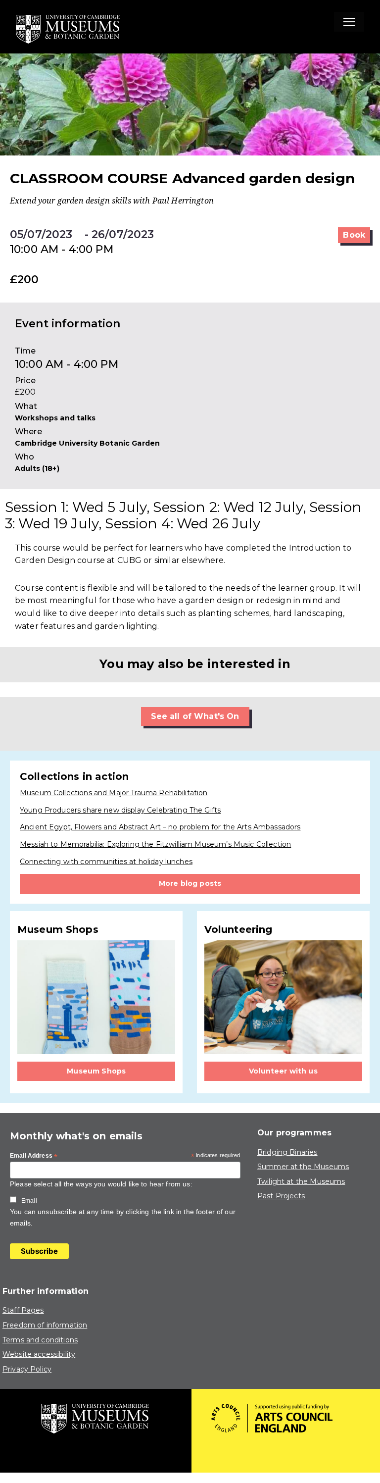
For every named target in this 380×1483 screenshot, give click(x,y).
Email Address (33, 1156)
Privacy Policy (26, 1369)
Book (354, 235)
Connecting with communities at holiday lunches (106, 861)
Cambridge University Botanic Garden (87, 443)
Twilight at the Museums (301, 1181)
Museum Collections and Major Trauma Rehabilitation (114, 792)
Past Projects (281, 1195)
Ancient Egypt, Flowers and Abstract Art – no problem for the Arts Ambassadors (160, 826)
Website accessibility (38, 1354)
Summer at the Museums (303, 1166)
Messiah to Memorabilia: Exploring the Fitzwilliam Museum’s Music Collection (155, 844)
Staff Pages (23, 1310)
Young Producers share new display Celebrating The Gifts (120, 810)
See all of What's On (195, 716)
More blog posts (190, 883)
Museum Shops (96, 1071)
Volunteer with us (283, 1071)
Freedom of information (44, 1325)
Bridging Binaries (287, 1152)
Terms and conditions (40, 1339)
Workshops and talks (55, 417)
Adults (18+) (37, 468)
